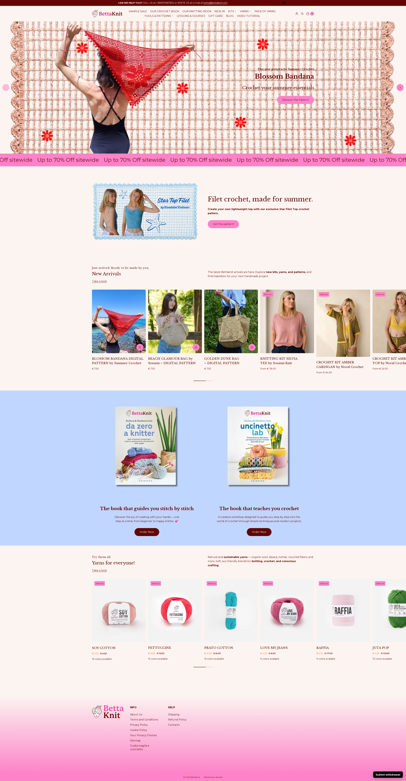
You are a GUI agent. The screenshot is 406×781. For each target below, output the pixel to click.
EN (283, 2)
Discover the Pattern (295, 99)
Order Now (147, 531)
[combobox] (284, 3)
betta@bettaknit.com (215, 2)
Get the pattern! (223, 224)
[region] (203, 87)
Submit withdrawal (388, 774)
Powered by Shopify (213, 777)
